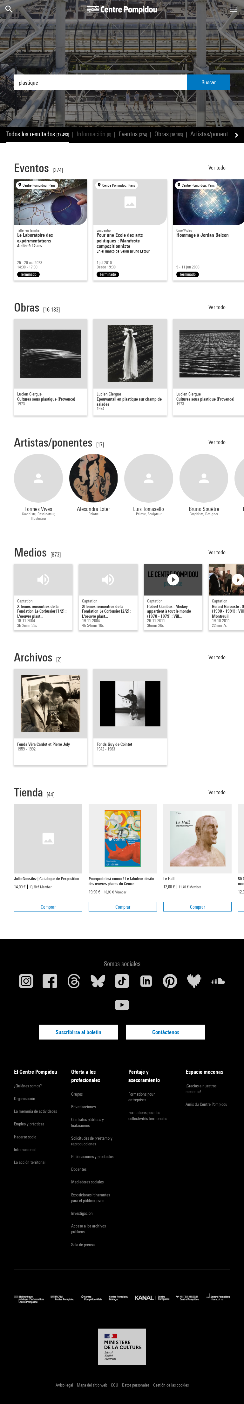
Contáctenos (165, 1032)
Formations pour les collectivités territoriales (147, 1115)
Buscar (208, 82)
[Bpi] (32, 1301)
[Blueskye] (98, 983)
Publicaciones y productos (92, 1156)
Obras (168, 134)
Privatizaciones (83, 1106)
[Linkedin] (146, 983)
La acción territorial (29, 1162)
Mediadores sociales (87, 1181)
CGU (115, 1385)
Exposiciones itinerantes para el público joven (90, 1197)
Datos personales (136, 1385)
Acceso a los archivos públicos (88, 1228)
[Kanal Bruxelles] (155, 1301)
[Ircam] (66, 1301)
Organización (24, 1098)
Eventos (133, 134)
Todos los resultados (37, 134)
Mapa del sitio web (92, 1385)
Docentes (78, 1169)
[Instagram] (26, 983)
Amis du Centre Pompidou (206, 1104)
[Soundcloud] (218, 983)
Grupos (77, 1094)
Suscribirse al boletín (78, 1032)
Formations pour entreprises (141, 1097)
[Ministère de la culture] (122, 1347)
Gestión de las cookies (171, 1385)
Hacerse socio (25, 1136)
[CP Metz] (95, 1301)
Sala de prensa (83, 1244)
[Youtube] (122, 1007)
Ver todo (217, 167)
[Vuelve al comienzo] (229, 1389)
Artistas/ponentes (215, 134)
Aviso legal (65, 1385)
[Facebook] (50, 983)
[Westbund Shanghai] (191, 1301)
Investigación (82, 1213)
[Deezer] (194, 983)
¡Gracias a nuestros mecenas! (201, 1088)
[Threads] (74, 983)
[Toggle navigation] (233, 9)
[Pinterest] (170, 983)
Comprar (48, 907)
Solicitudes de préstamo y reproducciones (91, 1141)
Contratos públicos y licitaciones (87, 1122)
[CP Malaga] (122, 1301)
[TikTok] (122, 983)
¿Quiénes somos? (28, 1085)
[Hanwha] (218, 1301)
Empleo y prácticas (29, 1123)
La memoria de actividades (35, 1111)
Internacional (25, 1149)
